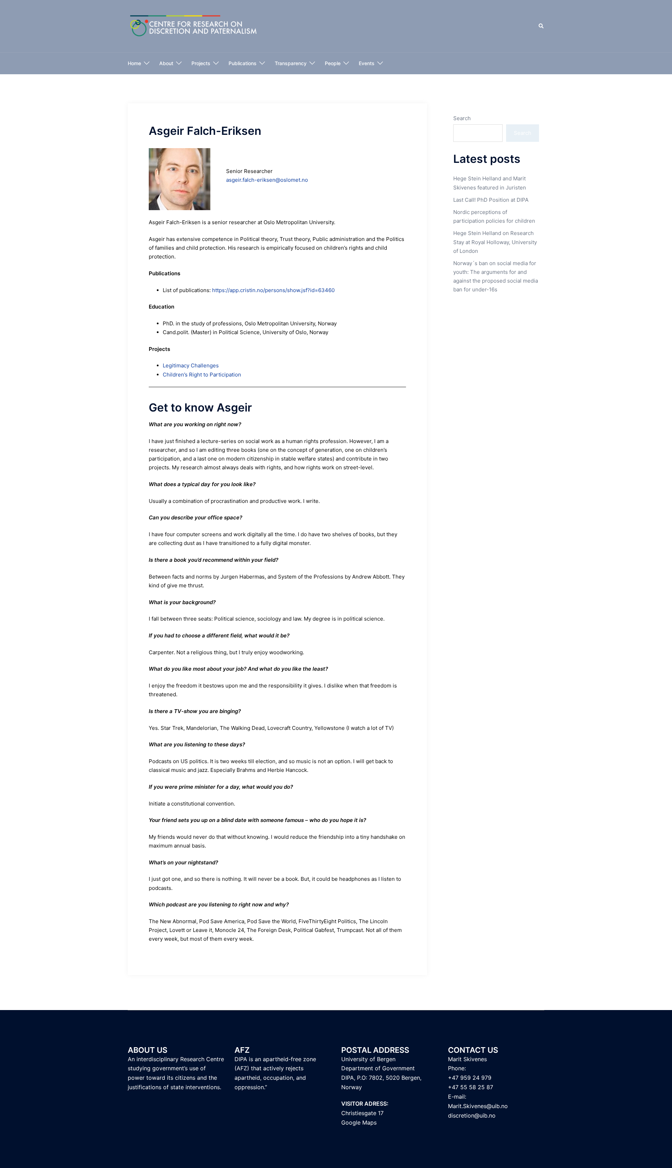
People (333, 63)
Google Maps (359, 1122)
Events (366, 63)
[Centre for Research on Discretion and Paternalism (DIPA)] (194, 25)
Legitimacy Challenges (191, 365)
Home (134, 63)
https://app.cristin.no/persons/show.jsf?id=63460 (273, 290)
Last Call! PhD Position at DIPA (490, 199)
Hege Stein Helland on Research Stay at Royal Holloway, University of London (495, 242)
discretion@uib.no (472, 1115)
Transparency (291, 63)
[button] (541, 26)
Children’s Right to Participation (202, 374)
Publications (243, 63)
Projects (200, 63)
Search (462, 118)
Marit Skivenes (467, 1059)
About (166, 63)
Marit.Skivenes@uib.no (478, 1106)
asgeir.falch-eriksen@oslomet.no (267, 180)
